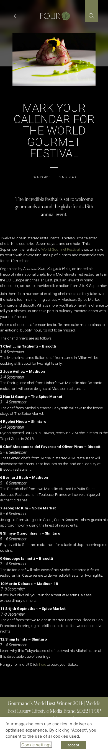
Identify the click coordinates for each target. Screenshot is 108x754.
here (42, 664)
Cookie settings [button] (36, 744)
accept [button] (73, 745)
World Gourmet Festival (60, 249)
